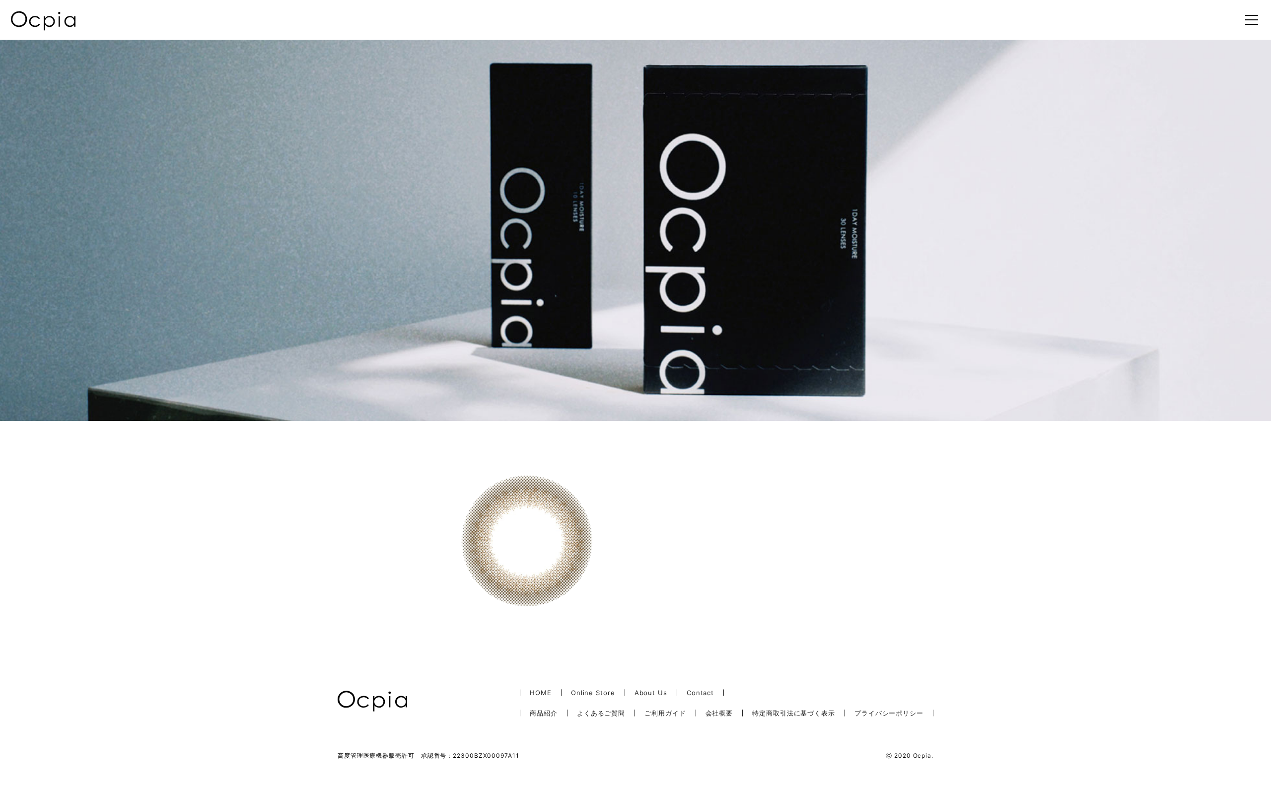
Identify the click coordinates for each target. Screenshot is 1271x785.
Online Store (593, 693)
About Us (651, 693)
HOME (541, 693)
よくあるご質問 (601, 713)
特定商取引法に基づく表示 (793, 713)
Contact (700, 693)
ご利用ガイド (665, 713)
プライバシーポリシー (888, 713)
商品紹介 (544, 713)
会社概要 (719, 713)
